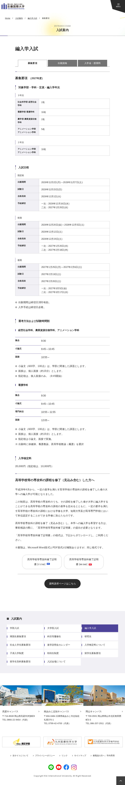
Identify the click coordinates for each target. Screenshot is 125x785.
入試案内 (16, 618)
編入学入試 (90, 628)
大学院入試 (53, 628)
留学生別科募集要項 (20, 661)
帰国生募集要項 (18, 636)
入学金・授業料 (92, 63)
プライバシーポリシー (45, 755)
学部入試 (14, 628)
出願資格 (62, 63)
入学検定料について (95, 644)
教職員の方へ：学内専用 (104, 755)
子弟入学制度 (17, 653)
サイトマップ (80, 755)
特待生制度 (53, 653)
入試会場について (56, 661)
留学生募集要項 (93, 653)
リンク (65, 755)
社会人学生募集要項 (20, 644)
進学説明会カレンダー (58, 644)
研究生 (88, 636)
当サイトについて (20, 755)
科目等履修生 (54, 636)
